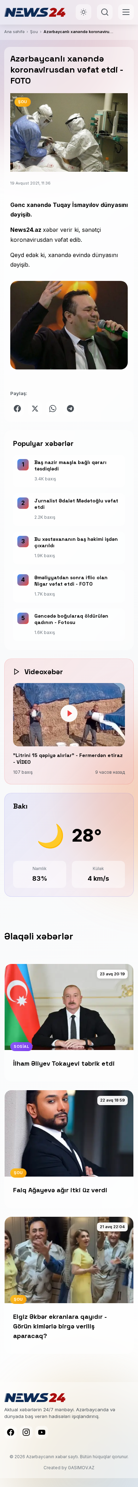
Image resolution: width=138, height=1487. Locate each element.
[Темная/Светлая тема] (83, 12)
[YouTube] (41, 1432)
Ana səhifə (14, 31)
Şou (34, 31)
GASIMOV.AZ (81, 1467)
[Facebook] (10, 1432)
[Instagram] (26, 1432)
